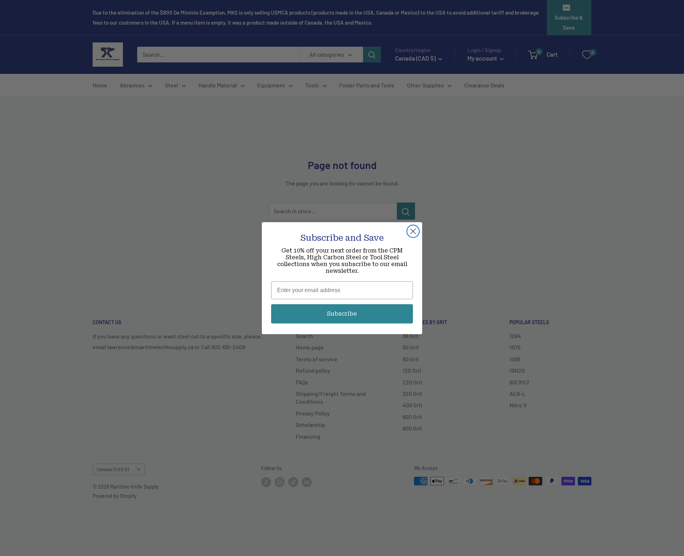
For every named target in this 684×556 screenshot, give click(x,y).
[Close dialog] (413, 231)
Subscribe (342, 313)
